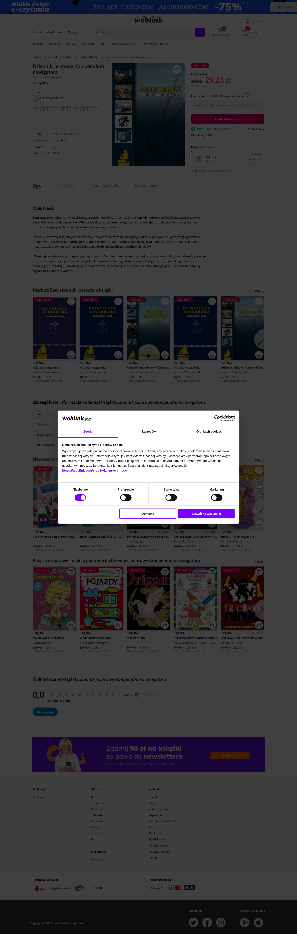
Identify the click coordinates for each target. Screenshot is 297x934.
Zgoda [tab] (88, 431)
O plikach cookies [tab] (209, 431)
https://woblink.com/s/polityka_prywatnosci (95, 470)
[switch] (126, 497)
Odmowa (147, 513)
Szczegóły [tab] (148, 431)
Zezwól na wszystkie (206, 513)
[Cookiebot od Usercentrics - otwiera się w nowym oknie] (217, 418)
